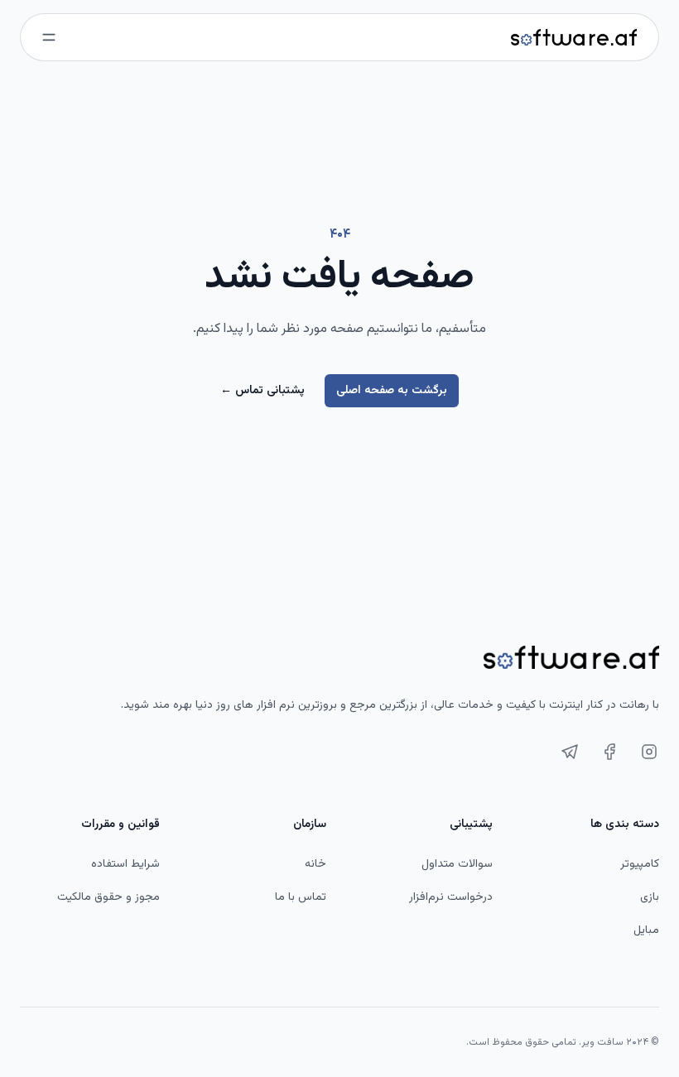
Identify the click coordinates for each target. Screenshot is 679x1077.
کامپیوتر (639, 864)
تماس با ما (300, 897)
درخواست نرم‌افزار (451, 897)
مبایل (646, 930)
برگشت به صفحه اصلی (391, 391)
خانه (315, 864)
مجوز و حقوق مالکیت (108, 897)
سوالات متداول (457, 864)
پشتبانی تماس (262, 390)
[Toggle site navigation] (48, 37)
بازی (649, 897)
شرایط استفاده (125, 864)
